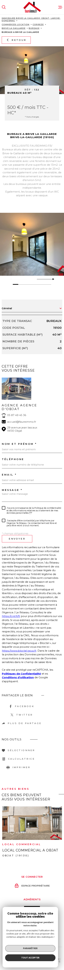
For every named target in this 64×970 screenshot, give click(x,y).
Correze (38, 24)
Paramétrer (30, 948)
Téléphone (13, 459)
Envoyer (17, 538)
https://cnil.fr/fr (11, 616)
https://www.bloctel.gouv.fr (19, 650)
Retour (19, 40)
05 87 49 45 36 (16, 415)
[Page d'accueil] (32, 7)
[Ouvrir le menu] (60, 7)
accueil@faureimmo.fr (21, 421)
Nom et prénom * (19, 444)
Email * (9, 475)
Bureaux (34, 28)
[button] (52, 279)
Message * (12, 490)
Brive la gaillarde (13, 28)
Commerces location (15, 24)
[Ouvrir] (4, 7)
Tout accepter (30, 957)
